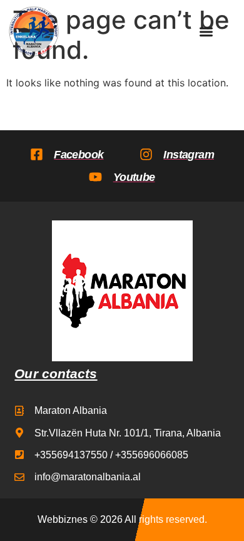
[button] (206, 32)
